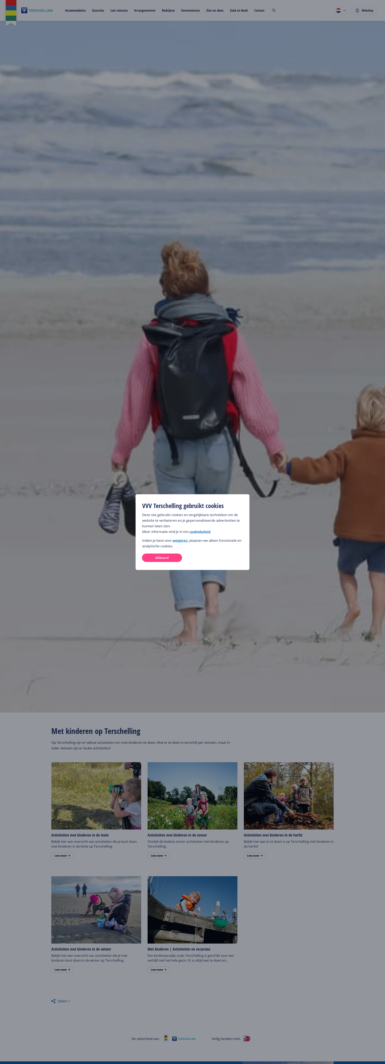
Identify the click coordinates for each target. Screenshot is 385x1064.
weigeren (180, 540)
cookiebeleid (200, 531)
